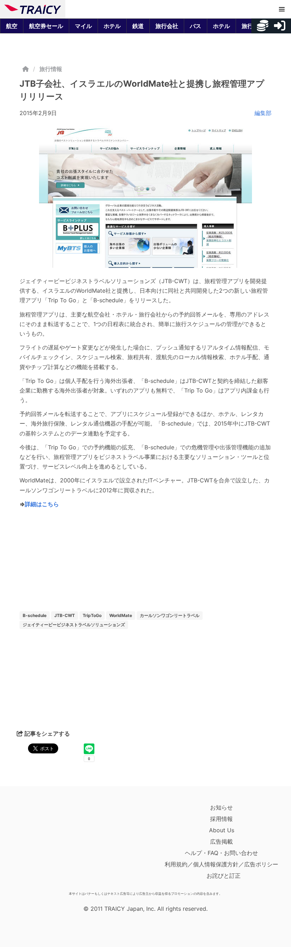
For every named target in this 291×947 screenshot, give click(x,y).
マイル (83, 25)
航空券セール (46, 25)
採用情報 (221, 818)
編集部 (262, 113)
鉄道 (138, 25)
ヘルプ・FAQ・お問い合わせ (221, 852)
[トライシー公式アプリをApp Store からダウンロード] (46, 845)
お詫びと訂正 (224, 875)
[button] (282, 9)
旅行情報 (50, 68)
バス (195, 25)
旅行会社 (166, 25)
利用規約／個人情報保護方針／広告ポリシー (221, 864)
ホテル (112, 25)
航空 (11, 25)
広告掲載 (221, 841)
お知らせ (221, 807)
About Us (221, 830)
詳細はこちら (42, 504)
